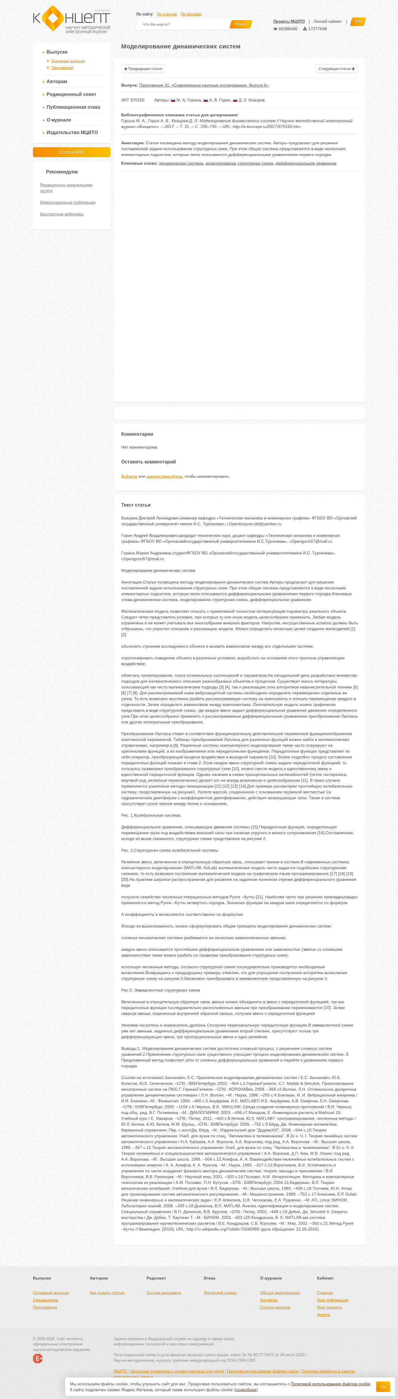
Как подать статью (107, 1292)
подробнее (245, 1389)
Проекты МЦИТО (289, 21)
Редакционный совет (71, 94)
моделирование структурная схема (239, 163)
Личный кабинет (328, 21)
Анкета (323, 1314)
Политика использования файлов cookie (262, 1371)
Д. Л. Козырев (251, 100)
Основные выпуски (68, 61)
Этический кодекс (220, 1292)
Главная (325, 1292)
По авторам (191, 14)
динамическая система (181, 163)
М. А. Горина (188, 100)
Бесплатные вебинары (62, 214)
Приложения (62, 68)
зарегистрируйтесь (164, 476)
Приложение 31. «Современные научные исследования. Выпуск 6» (204, 85)
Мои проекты (329, 1307)
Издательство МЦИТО (72, 132)
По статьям (167, 14)
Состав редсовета (164, 1292)
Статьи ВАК (72, 152)
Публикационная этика (73, 107)
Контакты (269, 1300)
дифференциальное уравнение (306, 163)
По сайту (144, 14)
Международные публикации (68, 202)
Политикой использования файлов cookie (330, 1384)
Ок (383, 1386)
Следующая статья (335, 69)
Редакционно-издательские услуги (66, 187)
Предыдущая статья (144, 69)
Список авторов (275, 1307)
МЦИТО (120, 1371)
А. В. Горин (219, 100)
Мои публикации (332, 1300)
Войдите (129, 476)
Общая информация (280, 1292)
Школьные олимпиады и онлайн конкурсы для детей (177, 1371)
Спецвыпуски (45, 1300)
